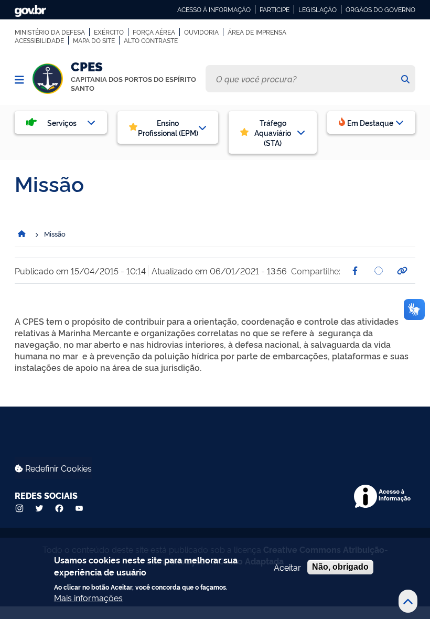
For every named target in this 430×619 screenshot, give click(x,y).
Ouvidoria (201, 32)
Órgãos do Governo (380, 9)
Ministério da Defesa (50, 32)
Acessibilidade (39, 40)
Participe (274, 9)
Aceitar (287, 567)
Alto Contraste (151, 40)
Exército (109, 32)
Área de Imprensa (257, 32)
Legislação (317, 9)
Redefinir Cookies (57, 468)
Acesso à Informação (214, 9)
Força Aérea (154, 32)
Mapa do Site (94, 40)
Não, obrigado (340, 566)
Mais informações (88, 597)
